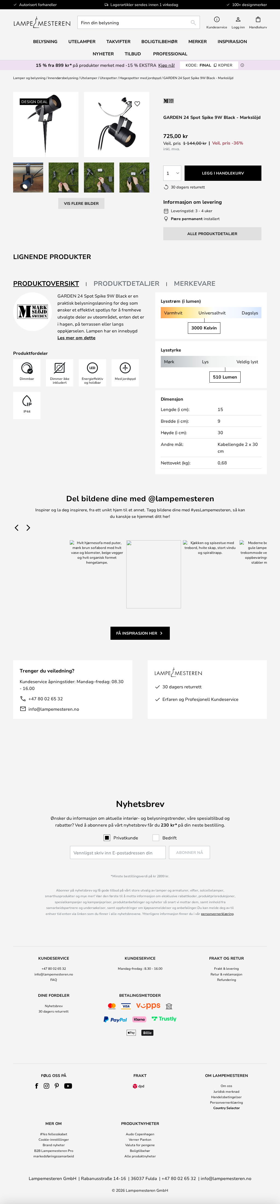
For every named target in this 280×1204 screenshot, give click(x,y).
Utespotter (108, 78)
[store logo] (42, 22)
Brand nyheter (54, 1145)
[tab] (50, 283)
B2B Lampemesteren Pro (53, 1150)
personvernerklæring (217, 913)
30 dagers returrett (54, 1011)
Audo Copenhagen (140, 1134)
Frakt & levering (226, 968)
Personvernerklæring (226, 1102)
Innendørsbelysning (63, 78)
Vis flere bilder (81, 203)
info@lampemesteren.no (53, 709)
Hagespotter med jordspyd (140, 78)
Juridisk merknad (226, 1091)
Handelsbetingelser (226, 1097)
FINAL (209, 65)
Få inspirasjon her (136, 633)
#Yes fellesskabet (53, 1134)
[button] (28, 178)
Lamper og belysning (29, 78)
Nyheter (103, 54)
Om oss (226, 1085)
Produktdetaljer (126, 283)
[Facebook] (36, 1086)
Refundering (226, 979)
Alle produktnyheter (140, 1156)
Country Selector (226, 1108)
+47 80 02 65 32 (45, 698)
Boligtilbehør (140, 1150)
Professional (170, 54)
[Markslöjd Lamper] (192, 101)
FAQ (53, 979)
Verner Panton (140, 1139)
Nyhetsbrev (54, 1006)
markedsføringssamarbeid (53, 1156)
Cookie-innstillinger (54, 1139)
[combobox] (139, 22)
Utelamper (88, 78)
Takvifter (118, 41)
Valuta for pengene (140, 1145)
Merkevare (194, 283)
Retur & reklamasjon (226, 974)
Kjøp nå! (166, 65)
